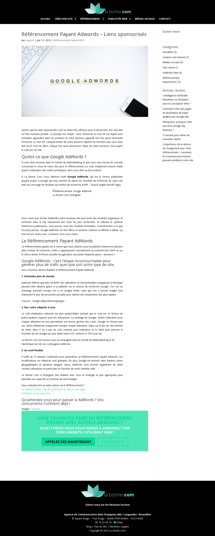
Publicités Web (170, 72)
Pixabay (35, 408)
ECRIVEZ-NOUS (112, 441)
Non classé (169, 67)
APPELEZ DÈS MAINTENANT (68, 441)
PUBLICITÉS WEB (117, 19)
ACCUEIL (45, 19)
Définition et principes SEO (36, 393)
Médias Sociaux (171, 62)
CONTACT (165, 19)
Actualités (168, 52)
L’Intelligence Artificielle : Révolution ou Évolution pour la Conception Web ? (176, 99)
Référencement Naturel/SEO (68, 40)
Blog (88, 526)
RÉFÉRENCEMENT (90, 19)
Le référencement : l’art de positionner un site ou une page (53, 389)
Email (119, 522)
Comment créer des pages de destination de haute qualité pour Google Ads (177, 112)
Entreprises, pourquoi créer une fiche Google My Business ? (177, 126)
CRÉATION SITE (64, 19)
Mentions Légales (119, 526)
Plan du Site (100, 526)
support (30, 40)
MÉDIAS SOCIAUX (145, 19)
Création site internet (174, 57)
